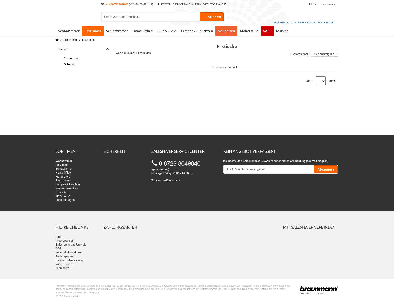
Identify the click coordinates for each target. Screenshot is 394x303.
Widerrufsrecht (65, 264)
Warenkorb (326, 22)
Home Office (142, 31)
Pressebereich (65, 240)
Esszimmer (92, 31)
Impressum (328, 4)
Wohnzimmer (69, 31)
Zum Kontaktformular (164, 180)
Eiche (69, 64)
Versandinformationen (69, 252)
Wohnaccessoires (67, 188)
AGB (58, 248)
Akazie (71, 58)
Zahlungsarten (65, 256)
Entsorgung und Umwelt (71, 244)
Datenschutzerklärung (69, 260)
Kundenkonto (283, 22)
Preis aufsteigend (324, 54)
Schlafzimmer (117, 31)
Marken (282, 31)
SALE (267, 31)
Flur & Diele (167, 31)
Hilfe (316, 4)
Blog (58, 236)
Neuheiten (226, 31)
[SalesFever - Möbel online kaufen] (76, 11)
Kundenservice (305, 22)
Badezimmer (63, 180)
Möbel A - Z (249, 31)
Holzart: (63, 49)
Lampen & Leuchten (197, 31)
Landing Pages (65, 200)
